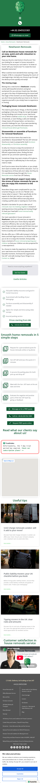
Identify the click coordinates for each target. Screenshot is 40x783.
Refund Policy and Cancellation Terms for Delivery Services (18, 741)
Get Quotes (25, 702)
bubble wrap (22, 117)
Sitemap (5, 714)
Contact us (5, 258)
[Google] (28, 747)
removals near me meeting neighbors (15, 207)
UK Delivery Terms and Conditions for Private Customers (17, 718)
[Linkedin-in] (17, 747)
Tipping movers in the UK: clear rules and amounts (18, 620)
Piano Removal (6, 710)
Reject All (20, 779)
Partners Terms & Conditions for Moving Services (15, 733)
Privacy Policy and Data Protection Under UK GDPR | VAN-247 (19, 737)
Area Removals (10, 42)
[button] (20, 18)
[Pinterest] (26, 747)
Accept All (20, 769)
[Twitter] (20, 747)
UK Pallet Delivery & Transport (8, 705)
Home (3, 42)
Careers (24, 699)
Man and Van (6, 697)
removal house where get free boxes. (15, 128)
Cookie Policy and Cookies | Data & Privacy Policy (15, 722)
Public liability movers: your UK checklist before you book (18, 574)
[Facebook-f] (12, 747)
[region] (20, 767)
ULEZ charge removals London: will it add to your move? (20, 529)
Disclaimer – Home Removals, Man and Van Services (16, 726)
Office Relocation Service (9, 693)
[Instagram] (14, 747)
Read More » (7, 543)
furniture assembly (20, 144)
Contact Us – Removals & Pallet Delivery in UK (28, 707)
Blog (23, 712)
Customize (20, 774)
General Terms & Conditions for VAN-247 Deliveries (16, 730)
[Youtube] (23, 747)
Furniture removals (8, 701)
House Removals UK (8, 689)
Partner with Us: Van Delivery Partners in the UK (29, 690)
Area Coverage (26, 695)
